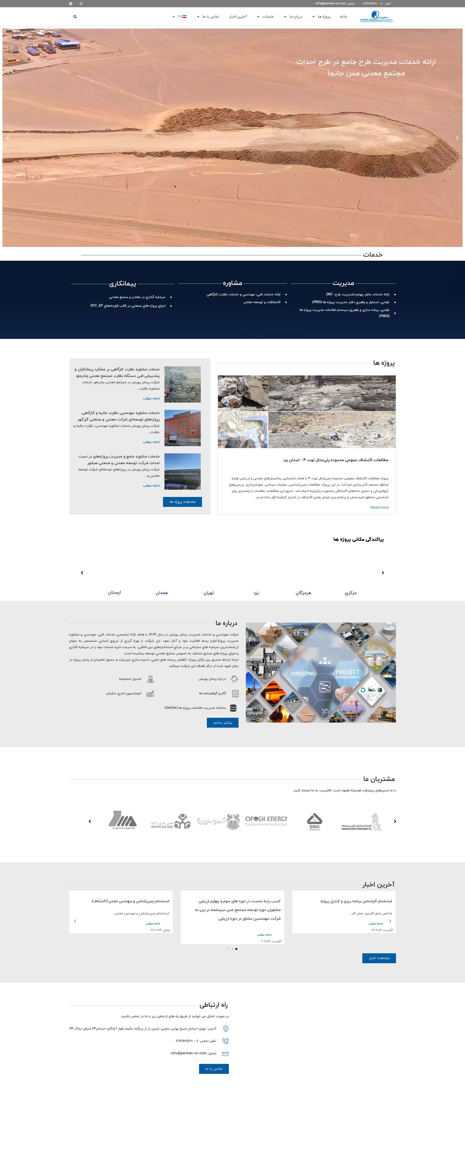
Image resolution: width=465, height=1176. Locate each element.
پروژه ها (324, 16)
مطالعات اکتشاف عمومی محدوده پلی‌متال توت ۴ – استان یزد (335, 459)
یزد (303, 592)
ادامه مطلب (151, 398)
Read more (379, 507)
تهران (256, 592)
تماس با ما (210, 16)
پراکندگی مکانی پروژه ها (358, 539)
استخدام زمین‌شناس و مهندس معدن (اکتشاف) (242, 901)
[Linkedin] (70, 3)
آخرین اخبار (238, 16)
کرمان (114, 592)
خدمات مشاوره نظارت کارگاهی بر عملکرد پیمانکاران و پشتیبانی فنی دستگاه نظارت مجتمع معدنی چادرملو (117, 373)
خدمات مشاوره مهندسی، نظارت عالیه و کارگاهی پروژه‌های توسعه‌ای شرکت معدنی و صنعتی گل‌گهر (119, 416)
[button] (75, 17)
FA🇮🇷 (182, 16)
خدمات (268, 16)
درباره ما (295, 16)
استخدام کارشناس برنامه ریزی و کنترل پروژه (133, 901)
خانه (343, 16)
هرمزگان (350, 592)
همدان (209, 592)
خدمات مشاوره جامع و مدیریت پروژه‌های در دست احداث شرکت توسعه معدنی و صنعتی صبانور (119, 460)
